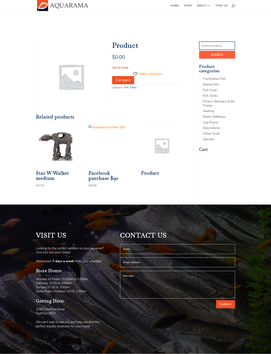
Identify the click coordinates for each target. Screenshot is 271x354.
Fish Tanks (130, 87)
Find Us (222, 5)
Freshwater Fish (214, 79)
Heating (208, 111)
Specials (208, 139)
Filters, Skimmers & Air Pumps (219, 103)
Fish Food (209, 90)
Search (217, 55)
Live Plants (210, 122)
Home (174, 5)
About (202, 5)
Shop (188, 5)
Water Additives (214, 117)
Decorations (211, 128)
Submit (226, 304)
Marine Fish (211, 84)
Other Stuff (211, 134)
